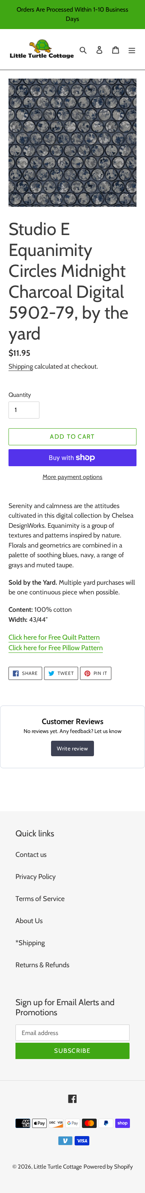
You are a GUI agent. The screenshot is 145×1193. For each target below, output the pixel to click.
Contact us (30, 854)
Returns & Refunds (42, 965)
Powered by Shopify (108, 1166)
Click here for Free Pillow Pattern (56, 648)
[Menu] (132, 49)
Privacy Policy (35, 876)
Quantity (20, 394)
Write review (72, 748)
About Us (29, 921)
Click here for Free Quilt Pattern (54, 637)
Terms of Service (40, 898)
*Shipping (30, 943)
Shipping (21, 366)
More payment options (72, 477)
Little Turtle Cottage (58, 1166)
